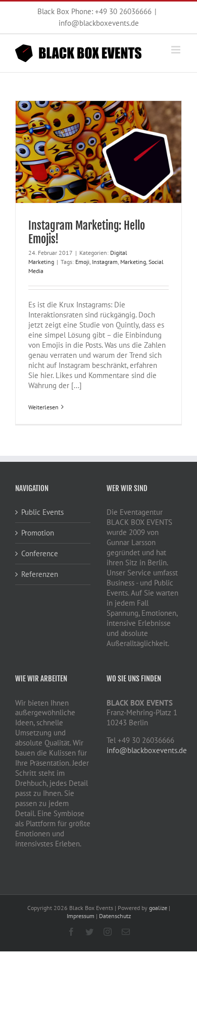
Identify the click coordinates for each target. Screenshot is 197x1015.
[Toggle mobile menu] (176, 49)
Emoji (82, 261)
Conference (39, 553)
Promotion (37, 533)
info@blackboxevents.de (99, 23)
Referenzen (39, 574)
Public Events (42, 512)
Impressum (80, 916)
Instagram (105, 261)
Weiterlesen (43, 407)
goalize (158, 908)
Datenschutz (115, 916)
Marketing (133, 261)
